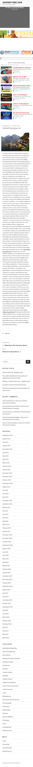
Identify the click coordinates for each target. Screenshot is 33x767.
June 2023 (6, 452)
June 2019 (6, 596)
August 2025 (6, 439)
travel (7, 333)
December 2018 (7, 600)
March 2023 (6, 463)
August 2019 (6, 589)
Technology (6, 720)
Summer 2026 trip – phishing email (12, 372)
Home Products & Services (10, 686)
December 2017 (7, 624)
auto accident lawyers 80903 (11, 406)
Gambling (5, 675)
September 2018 (8, 607)
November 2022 (7, 476)
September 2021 (7, 504)
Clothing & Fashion (8, 662)
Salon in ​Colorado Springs (10, 423)
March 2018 (6, 617)
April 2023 (6, 459)
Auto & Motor (7, 655)
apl (18, 125)
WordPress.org (7, 751)
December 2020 (7, 535)
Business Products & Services (11, 658)
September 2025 (8, 435)
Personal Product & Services (11, 699)
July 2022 (5, 490)
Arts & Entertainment (9, 651)
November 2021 (7, 500)
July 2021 (5, 511)
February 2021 (7, 528)
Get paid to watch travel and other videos (14, 385)
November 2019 (7, 579)
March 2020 (6, 566)
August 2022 (6, 487)
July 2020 (5, 552)
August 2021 (6, 507)
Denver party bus (7, 412)
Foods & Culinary (7, 672)
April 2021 (5, 521)
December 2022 (7, 473)
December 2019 (7, 576)
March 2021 (6, 524)
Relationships (6, 710)
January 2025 (6, 445)
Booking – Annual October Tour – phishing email (16, 381)
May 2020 (6, 559)
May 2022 (5, 497)
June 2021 (5, 514)
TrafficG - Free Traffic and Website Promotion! (16, 62)
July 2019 (5, 593)
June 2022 (6, 493)
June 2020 (6, 555)
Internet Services (8, 689)
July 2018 (5, 610)
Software (5, 713)
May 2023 (5, 456)
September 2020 (8, 545)
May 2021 (5, 518)
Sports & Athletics (8, 717)
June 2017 (5, 631)
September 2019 (8, 586)
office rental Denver (8, 401)
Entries (6, 744)
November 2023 (7, 449)
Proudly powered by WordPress (11, 763)
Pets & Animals (7, 703)
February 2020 (7, 569)
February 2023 (7, 466)
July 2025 (5, 442)
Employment (6, 665)
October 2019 (7, 583)
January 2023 (6, 469)
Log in (4, 741)
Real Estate (6, 706)
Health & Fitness (7, 679)
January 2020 (6, 572)
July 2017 (5, 627)
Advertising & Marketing (10, 648)
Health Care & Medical (9, 682)
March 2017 (6, 638)
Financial (5, 669)
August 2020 (6, 548)
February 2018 (7, 620)
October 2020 (7, 542)
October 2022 (7, 480)
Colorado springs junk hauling (11, 417)
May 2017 (5, 634)
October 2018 (7, 603)
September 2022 (8, 483)
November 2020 (7, 538)
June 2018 (6, 614)
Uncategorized (7, 727)
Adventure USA (12, 2)
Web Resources (7, 730)
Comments (7, 748)
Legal (4, 693)
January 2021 (6, 531)
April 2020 (6, 562)
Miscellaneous (7, 696)
